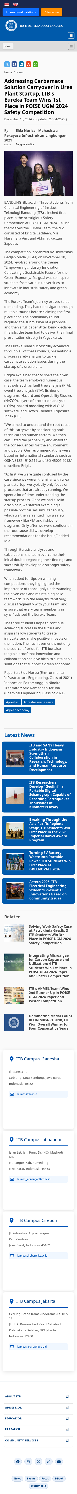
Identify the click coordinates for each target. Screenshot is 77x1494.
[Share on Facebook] (14, 64)
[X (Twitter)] (38, 1461)
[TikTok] (49, 1461)
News (17, 1478)
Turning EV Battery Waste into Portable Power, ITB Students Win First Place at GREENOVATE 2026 (50, 860)
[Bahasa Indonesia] (6, 4)
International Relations (21, 12)
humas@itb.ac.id (27, 1094)
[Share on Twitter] (7, 64)
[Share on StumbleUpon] (28, 64)
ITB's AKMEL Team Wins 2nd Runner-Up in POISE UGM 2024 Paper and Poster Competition (49, 994)
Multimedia (38, 1486)
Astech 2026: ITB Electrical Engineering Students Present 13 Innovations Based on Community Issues (48, 890)
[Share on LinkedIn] (21, 64)
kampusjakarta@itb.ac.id (32, 1346)
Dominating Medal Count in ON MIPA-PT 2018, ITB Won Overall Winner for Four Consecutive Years (50, 1022)
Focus (45, 1478)
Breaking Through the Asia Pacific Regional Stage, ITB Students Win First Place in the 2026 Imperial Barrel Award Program (49, 829)
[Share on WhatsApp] (35, 64)
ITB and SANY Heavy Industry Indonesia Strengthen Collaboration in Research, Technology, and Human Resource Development (48, 757)
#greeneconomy (17, 710)
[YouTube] (59, 1461)
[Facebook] (18, 1461)
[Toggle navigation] (71, 46)
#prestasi (12, 702)
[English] (15, 4)
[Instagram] (28, 1461)
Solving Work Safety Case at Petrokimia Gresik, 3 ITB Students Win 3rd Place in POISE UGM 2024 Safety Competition (50, 934)
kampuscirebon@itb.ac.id (32, 1255)
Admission (51, 12)
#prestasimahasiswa (38, 702)
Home (8, 72)
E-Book (59, 1478)
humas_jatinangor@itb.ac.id (33, 1179)
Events (31, 1478)
